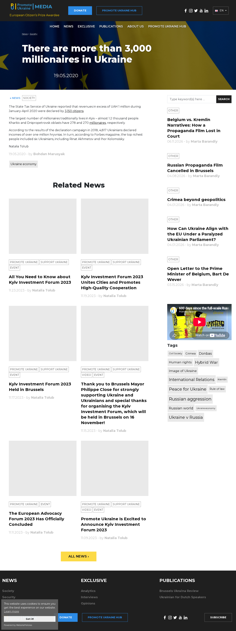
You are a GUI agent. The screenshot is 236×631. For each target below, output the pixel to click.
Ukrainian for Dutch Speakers (182, 597)
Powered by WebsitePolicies (18, 625)
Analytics (88, 591)
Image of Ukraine (183, 371)
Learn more (11, 611)
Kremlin (222, 379)
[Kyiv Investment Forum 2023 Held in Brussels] (43, 333)
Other (173, 110)
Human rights (180, 362)
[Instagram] (191, 10)
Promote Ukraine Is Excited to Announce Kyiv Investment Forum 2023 (113, 524)
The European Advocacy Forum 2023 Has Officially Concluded (36, 519)
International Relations (191, 379)
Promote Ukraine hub (119, 10)
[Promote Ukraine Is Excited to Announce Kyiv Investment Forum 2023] (115, 468)
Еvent (14, 267)
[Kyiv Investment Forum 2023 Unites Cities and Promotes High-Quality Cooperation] (115, 226)
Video (86, 375)
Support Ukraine (54, 262)
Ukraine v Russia (186, 417)
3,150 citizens (74, 111)
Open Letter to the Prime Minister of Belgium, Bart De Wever (198, 274)
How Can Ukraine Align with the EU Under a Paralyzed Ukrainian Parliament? (197, 234)
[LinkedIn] (206, 10)
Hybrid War (206, 362)
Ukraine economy (24, 164)
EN (221, 10)
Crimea (190, 353)
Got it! (30, 619)
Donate (80, 10)
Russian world (181, 408)
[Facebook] (186, 10)
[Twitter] (196, 10)
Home (54, 26)
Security (8, 597)
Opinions (88, 603)
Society (33, 33)
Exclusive (86, 26)
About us (135, 26)
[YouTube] (201, 10)
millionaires (97, 123)
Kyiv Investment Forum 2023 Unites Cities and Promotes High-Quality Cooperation (112, 282)
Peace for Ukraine (187, 389)
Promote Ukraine (24, 262)
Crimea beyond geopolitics (196, 199)
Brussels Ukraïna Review (179, 591)
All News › (78, 556)
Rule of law (217, 389)
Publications (111, 26)
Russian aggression (190, 399)
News (68, 26)
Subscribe (218, 617)
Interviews (89, 597)
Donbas (205, 354)
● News (15, 98)
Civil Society (175, 353)
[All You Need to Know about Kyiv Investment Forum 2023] (43, 226)
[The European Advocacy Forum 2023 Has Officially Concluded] (43, 468)
